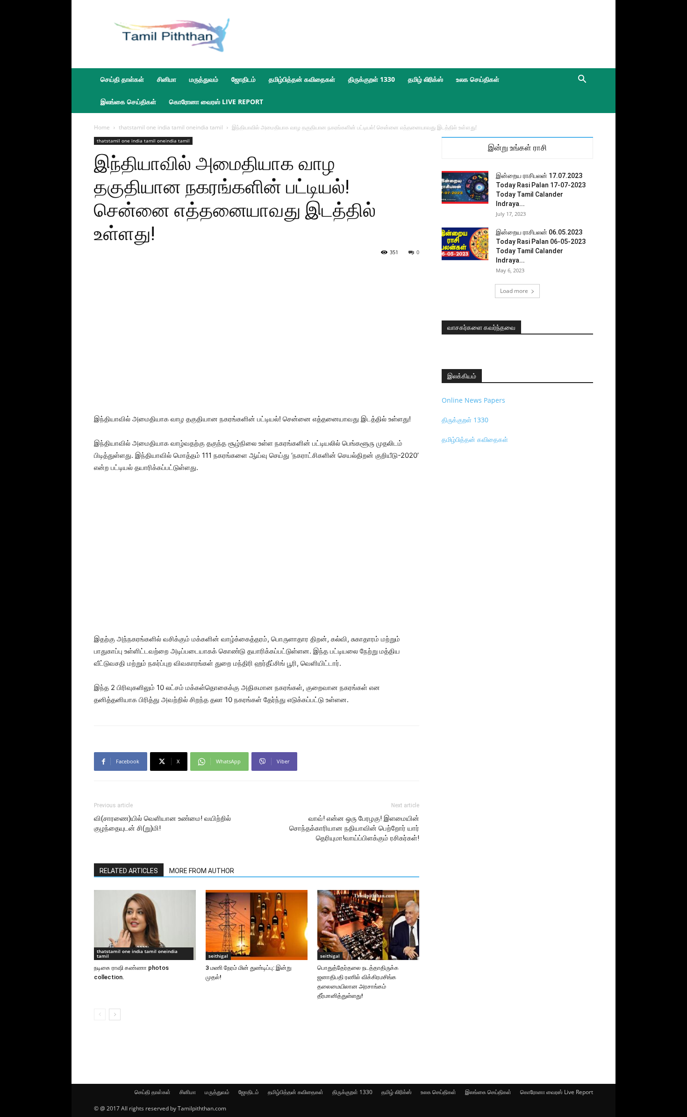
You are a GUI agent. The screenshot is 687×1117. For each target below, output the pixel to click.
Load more (514, 291)
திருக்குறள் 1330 (371, 79)
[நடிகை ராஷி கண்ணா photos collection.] (145, 925)
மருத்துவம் (203, 79)
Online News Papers (473, 400)
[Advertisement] (423, 34)
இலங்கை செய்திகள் (128, 101)
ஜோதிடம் (243, 79)
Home (102, 127)
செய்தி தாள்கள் (122, 79)
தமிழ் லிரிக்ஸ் (425, 79)
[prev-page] (100, 1014)
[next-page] (115, 1014)
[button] (582, 80)
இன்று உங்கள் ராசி (517, 148)
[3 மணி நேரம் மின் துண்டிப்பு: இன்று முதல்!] (257, 925)
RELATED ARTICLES (129, 871)
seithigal (218, 956)
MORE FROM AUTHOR (201, 871)
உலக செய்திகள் (477, 79)
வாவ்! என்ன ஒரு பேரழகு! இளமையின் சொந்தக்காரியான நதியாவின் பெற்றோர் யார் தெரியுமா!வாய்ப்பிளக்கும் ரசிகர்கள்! (354, 828)
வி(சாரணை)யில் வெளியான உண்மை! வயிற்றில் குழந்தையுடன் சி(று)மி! (162, 823)
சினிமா (166, 79)
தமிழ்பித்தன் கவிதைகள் (302, 79)
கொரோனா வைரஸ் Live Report (216, 101)
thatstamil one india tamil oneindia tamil (171, 127)
